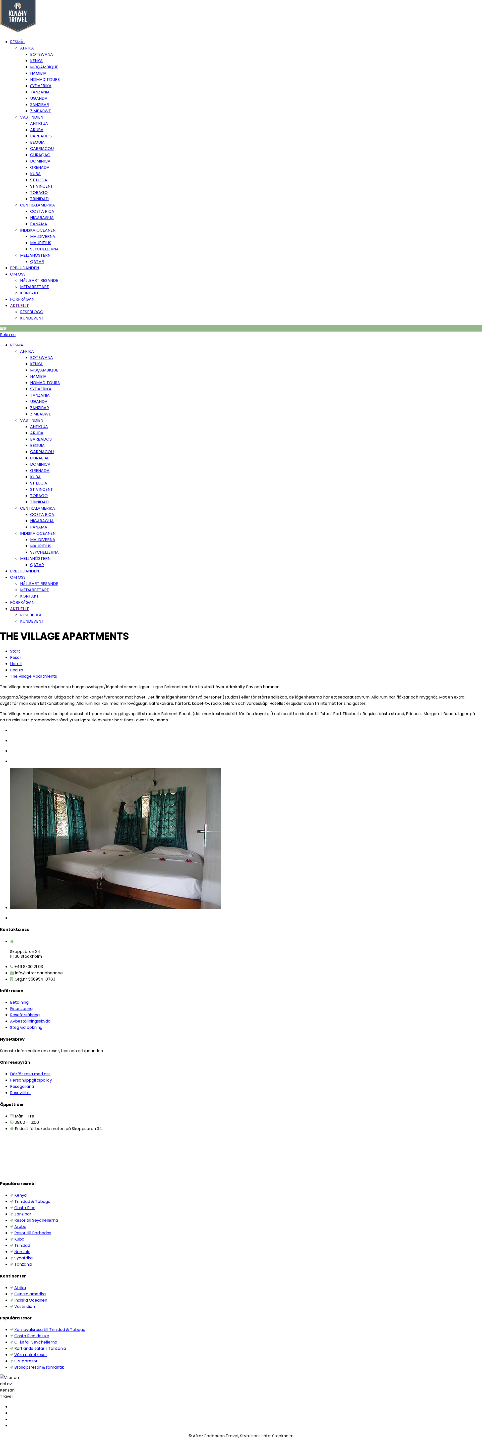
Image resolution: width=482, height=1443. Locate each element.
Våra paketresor (30, 1355)
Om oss (18, 274)
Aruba (36, 130)
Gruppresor (26, 1361)
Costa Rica (42, 211)
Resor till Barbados (32, 1233)
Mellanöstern (35, 255)
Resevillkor (20, 1093)
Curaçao (40, 155)
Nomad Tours (45, 79)
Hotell (16, 664)
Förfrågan (22, 299)
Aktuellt (19, 305)
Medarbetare (34, 287)
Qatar (37, 261)
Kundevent (32, 318)
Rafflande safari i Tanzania (40, 1348)
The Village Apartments (33, 676)
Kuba (35, 174)
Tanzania (40, 92)
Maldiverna (42, 236)
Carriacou (42, 148)
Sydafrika (40, 86)
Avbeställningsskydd (30, 1021)
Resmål (17, 42)
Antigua (39, 123)
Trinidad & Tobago (32, 1201)
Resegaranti (22, 1086)
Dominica (40, 161)
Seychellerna (44, 249)
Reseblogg (31, 312)
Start (15, 651)
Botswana (41, 54)
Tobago (39, 192)
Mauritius (40, 243)
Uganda (38, 98)
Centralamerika (37, 205)
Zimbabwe (40, 111)
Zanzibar (39, 105)
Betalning (19, 1002)
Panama (38, 224)
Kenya (36, 61)
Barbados (41, 136)
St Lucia (38, 180)
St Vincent (41, 186)
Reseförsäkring (25, 1015)
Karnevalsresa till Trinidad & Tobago (49, 1329)
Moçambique (44, 67)
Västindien (31, 117)
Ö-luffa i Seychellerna (35, 1342)
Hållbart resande (39, 280)
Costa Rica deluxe (31, 1336)
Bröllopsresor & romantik (39, 1367)
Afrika (27, 48)
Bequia (37, 142)
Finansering (21, 1008)
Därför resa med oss (30, 1074)
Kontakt (29, 293)
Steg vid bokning (26, 1027)
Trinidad (39, 199)
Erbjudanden (24, 268)
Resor (15, 657)
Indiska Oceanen (37, 230)
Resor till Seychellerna (36, 1220)
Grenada (39, 167)
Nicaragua (42, 218)
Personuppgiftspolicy (31, 1080)
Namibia (38, 73)
